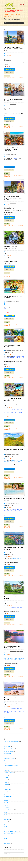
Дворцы (5, 812)
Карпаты (17, 252)
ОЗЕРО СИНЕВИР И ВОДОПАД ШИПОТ (10, 247)
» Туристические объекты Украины (11, 741)
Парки (5, 829)
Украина (14, 53)
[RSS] (20, 4)
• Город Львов (7, 746)
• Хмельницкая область (9, 760)
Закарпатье (12, 252)
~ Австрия (6, 767)
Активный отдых (7, 796)
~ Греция (6, 777)
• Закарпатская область (9, 748)
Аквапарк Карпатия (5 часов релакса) (13, 297)
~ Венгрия (6, 775)
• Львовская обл (7, 753)
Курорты (6, 824)
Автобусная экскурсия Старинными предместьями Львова (13, 198)
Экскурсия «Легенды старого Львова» (13, 99)
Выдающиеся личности (9, 805)
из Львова (14, 450)
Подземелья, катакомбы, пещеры (11, 831)
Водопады (6, 802)
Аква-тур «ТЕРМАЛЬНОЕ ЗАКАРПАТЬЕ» (12, 399)
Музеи (5, 826)
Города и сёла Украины (9, 809)
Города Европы (7, 807)
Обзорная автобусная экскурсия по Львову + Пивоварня (11, 149)
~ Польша (6, 782)
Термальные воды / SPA (9, 840)
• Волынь (6, 744)
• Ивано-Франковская (8, 751)
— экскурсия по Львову (13, 48)
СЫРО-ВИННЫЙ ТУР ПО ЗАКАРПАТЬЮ (12, 346)
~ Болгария (6, 770)
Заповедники (7, 819)
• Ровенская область (8, 756)
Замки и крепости (8, 817)
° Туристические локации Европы (11, 765)
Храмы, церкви (7, 843)
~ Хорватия (6, 787)
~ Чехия (5, 791)
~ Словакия (6, 784)
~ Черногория (7, 789)
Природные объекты (8, 833)
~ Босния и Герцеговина (9, 772)
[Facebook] (23, 4)
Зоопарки (6, 821)
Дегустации (6, 814)
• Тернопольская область (9, 758)
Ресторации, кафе (8, 836)
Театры (5, 838)
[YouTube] (21, 4)
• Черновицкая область (9, 763)
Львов (11, 53)
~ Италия (6, 779)
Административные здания (10, 794)
